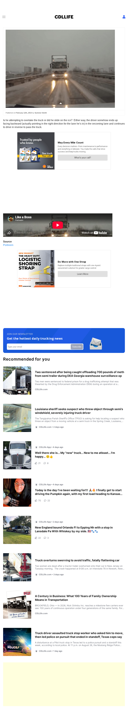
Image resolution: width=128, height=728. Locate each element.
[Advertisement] (64, 684)
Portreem (8, 245)
